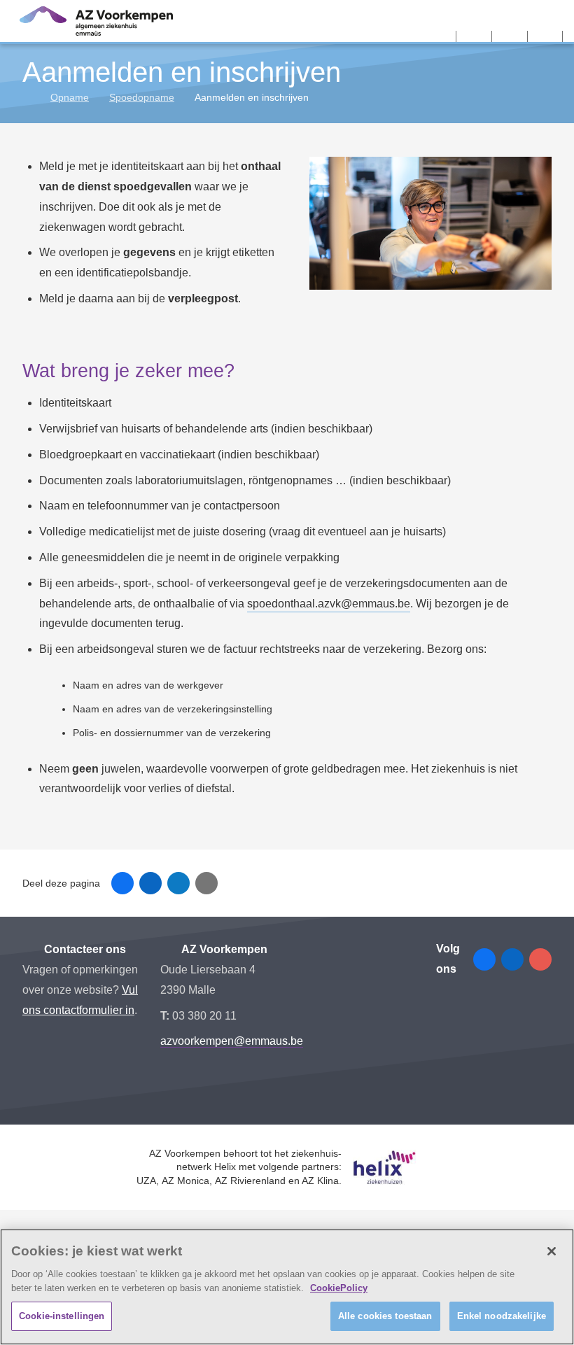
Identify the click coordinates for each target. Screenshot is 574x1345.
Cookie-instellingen (61, 1316)
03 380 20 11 (204, 1016)
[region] (287, 1287)
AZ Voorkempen (223, 949)
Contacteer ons (83, 949)
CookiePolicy (339, 1288)
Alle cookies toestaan (385, 1316)
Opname (69, 97)
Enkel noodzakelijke (501, 1316)
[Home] (27, 97)
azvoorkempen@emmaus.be (231, 1041)
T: (166, 1016)
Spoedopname (141, 97)
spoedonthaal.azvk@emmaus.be (328, 604)
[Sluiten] (551, 1251)
